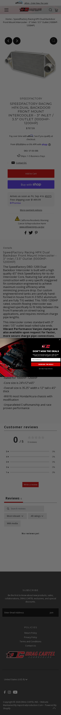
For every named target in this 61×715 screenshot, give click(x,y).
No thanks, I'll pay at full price (46, 368)
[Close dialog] (60, 340)
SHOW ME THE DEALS (45, 364)
